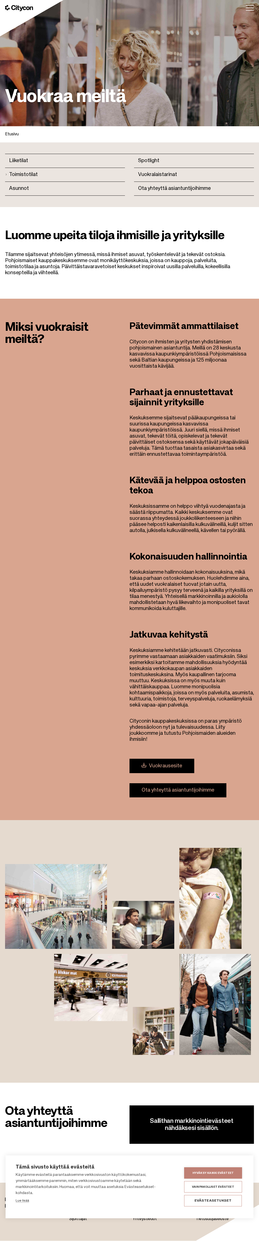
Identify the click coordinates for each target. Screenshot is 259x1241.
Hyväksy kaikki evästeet (213, 1173)
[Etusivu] (19, 8)
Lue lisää (22, 1200)
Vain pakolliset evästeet (213, 1186)
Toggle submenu (7, 173)
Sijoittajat (78, 1219)
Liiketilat (18, 160)
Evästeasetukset (213, 1200)
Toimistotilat (23, 174)
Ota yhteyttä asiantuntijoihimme (174, 188)
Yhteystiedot (145, 1219)
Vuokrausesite (165, 766)
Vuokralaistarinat (157, 174)
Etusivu (12, 134)
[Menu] (250, 8)
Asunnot (19, 188)
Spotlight (148, 160)
